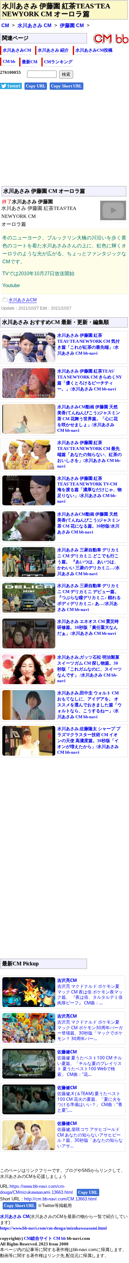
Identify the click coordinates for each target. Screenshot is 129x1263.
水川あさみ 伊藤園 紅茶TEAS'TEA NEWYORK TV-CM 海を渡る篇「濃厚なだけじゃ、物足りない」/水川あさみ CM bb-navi (89, 490)
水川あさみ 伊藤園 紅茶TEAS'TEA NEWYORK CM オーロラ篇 (56, 10)
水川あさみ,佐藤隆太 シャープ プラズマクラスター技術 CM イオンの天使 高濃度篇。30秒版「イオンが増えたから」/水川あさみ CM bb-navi (88, 740)
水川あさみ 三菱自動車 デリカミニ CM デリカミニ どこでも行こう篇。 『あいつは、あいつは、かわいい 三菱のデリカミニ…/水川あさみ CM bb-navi (88, 561)
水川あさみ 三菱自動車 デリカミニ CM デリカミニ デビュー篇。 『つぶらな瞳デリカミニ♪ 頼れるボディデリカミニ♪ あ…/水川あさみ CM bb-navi (89, 597)
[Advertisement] (64, 141)
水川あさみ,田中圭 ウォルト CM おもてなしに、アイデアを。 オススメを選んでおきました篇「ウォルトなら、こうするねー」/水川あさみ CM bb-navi (89, 704)
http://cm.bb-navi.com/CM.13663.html (60, 1198)
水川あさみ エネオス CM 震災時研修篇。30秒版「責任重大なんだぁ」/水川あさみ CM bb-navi (88, 627)
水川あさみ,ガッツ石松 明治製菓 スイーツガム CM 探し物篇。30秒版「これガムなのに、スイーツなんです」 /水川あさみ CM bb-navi (89, 669)
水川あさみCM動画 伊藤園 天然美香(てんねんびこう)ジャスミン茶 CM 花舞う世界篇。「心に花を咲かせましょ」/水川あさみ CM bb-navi (88, 418)
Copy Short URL (66, 85)
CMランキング (58, 61)
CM (5, 25)
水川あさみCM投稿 (93, 50)
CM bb (9, 61)
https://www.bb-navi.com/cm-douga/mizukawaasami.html (53, 1228)
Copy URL (36, 85)
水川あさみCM (17, 50)
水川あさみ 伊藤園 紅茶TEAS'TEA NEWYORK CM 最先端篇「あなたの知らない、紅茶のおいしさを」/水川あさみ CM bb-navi (89, 454)
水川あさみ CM (35, 25)
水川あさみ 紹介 (53, 50)
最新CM (29, 61)
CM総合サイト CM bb (45, 1238)
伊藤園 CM (72, 25)
